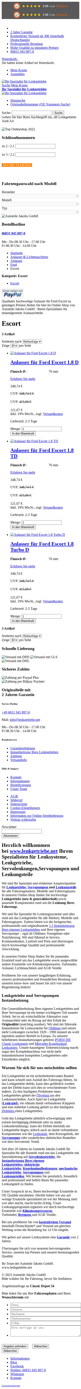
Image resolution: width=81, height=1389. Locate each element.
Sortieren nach (11, 341)
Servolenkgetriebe (42, 1157)
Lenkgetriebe (16, 887)
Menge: (15, 429)
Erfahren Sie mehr (22, 379)
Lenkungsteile (66, 887)
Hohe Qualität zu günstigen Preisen (34, 47)
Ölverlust (43, 1095)
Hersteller (8, 192)
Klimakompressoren (37, 1211)
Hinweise (61, 6)
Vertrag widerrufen (23, 819)
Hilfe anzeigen (12, 175)
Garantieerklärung (22, 748)
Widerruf (16, 800)
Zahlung (16, 756)
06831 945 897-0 (22, 51)
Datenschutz (18, 804)
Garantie (64, 1237)
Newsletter (9, 827)
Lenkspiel (10, 1103)
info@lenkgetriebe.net (25, 720)
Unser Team (18, 789)
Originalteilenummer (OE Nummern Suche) (40, 104)
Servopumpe (11, 1138)
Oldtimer (55, 1028)
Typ (4, 208)
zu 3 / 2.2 (8, 154)
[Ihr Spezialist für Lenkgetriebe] (24, 81)
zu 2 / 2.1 (8, 146)
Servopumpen (38, 887)
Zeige (6, 345)
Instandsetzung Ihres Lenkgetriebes (34, 752)
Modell (6, 200)
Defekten (8, 1111)
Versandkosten (53, 414)
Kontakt (15, 777)
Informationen (20, 781)
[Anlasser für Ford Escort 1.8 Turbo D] (37, 534)
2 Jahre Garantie (21, 32)
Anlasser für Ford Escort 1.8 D (44, 362)
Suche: (6, 113)
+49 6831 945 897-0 (16, 712)
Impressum (17, 812)
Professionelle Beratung (26, 44)
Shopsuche (17, 100)
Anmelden (17, 74)
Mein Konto (18, 70)
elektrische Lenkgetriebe (21, 1166)
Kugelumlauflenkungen (40, 1168)
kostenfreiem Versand (55, 1222)
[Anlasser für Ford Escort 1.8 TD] (34, 441)
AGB (14, 796)
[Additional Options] (12, 297)
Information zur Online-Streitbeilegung (36, 815)
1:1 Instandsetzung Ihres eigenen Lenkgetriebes (38, 927)
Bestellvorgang (20, 785)
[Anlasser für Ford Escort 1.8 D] (33, 353)
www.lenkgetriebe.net (34, 851)
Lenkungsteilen (13, 1176)
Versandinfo (18, 760)
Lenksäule (40, 1134)
